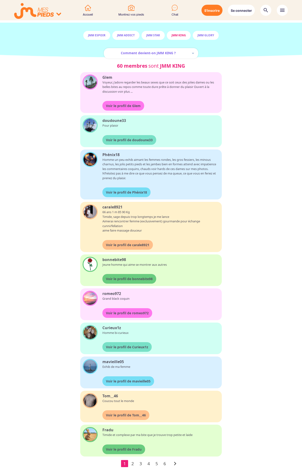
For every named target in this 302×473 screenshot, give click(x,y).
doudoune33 (114, 120)
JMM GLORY (205, 35)
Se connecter (241, 10)
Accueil (88, 14)
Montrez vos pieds (131, 14)
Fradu (107, 429)
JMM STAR (153, 35)
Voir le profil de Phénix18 (126, 192)
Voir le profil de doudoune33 (129, 140)
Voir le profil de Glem (123, 106)
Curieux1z (111, 327)
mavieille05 (113, 361)
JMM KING (179, 35)
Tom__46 (110, 395)
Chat (175, 14)
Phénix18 (111, 154)
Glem (107, 77)
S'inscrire (212, 10)
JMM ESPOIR (96, 35)
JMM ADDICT (126, 35)
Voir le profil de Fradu (124, 449)
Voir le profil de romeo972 (127, 313)
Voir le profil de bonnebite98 (129, 279)
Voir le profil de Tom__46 (126, 415)
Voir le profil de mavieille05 (128, 381)
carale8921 (112, 207)
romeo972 (111, 293)
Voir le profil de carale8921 (127, 245)
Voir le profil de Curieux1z (127, 347)
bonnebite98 (114, 259)
